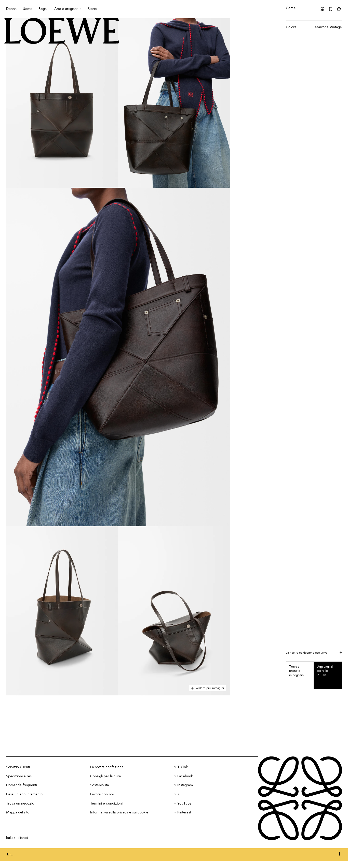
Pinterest (184, 812)
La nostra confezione (107, 767)
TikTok (182, 767)
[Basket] (339, 9)
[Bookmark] (331, 9)
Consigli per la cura (105, 776)
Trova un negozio (20, 803)
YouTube (184, 803)
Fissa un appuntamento (24, 794)
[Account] (322, 9)
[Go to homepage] (61, 31)
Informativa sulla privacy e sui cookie (119, 812)
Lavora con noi (102, 794)
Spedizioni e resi (19, 776)
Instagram (185, 785)
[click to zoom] (62, 103)
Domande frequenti (21, 785)
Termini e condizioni (106, 803)
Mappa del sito (17, 812)
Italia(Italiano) (17, 838)
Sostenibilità (99, 785)
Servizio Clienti (18, 767)
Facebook (185, 776)
